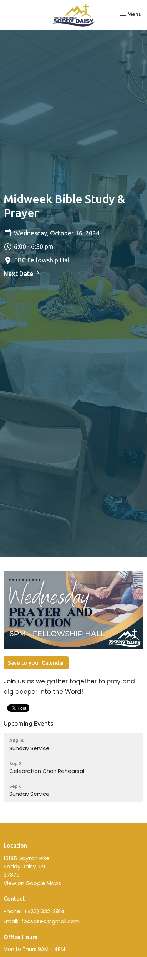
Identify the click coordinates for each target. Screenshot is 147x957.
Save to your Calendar (36, 663)
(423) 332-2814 (44, 911)
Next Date (19, 273)
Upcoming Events (28, 723)
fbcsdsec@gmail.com (50, 921)
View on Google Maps (32, 883)
